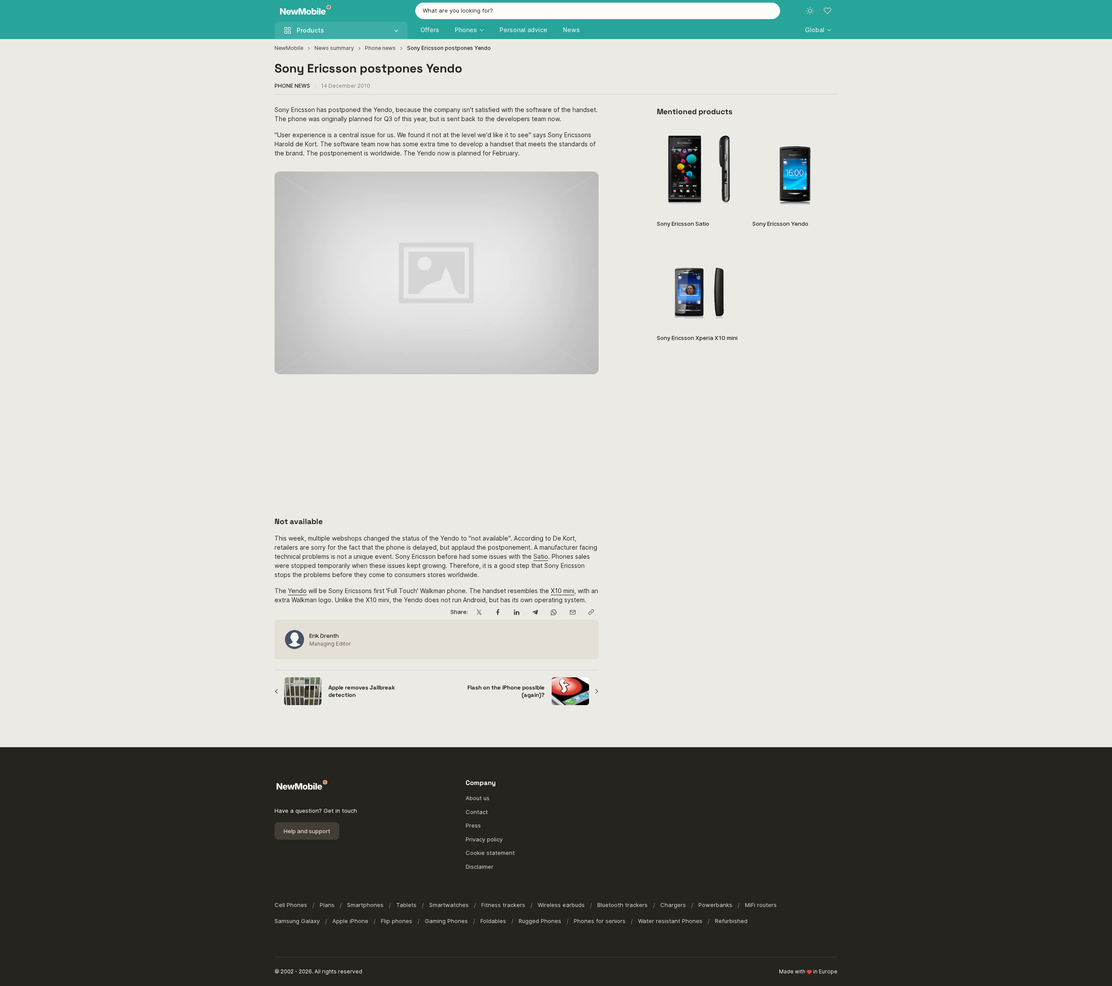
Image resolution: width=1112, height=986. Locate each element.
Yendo (297, 590)
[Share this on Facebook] (497, 612)
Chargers (673, 904)
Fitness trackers (503, 904)
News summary (334, 48)
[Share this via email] (572, 612)
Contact (477, 811)
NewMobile (289, 48)
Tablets (406, 904)
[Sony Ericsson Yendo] (794, 170)
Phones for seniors (600, 920)
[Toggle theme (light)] (810, 11)
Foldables (493, 920)
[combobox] (597, 11)
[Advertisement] (437, 445)
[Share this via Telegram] (535, 612)
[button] (818, 30)
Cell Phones (291, 904)
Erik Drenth (324, 635)
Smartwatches (449, 904)
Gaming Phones (446, 920)
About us (478, 798)
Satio (540, 556)
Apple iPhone (350, 920)
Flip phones (396, 920)
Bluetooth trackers (622, 904)
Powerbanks (715, 904)
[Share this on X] (478, 612)
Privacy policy (484, 839)
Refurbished (731, 920)
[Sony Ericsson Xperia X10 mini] (699, 284)
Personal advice (523, 29)
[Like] (730, 138)
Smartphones (365, 904)
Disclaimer (479, 866)
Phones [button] (466, 29)
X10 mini (562, 590)
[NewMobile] (303, 11)
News (571, 29)
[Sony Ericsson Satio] (699, 170)
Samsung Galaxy (297, 920)
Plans (327, 904)
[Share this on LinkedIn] (516, 612)
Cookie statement (490, 852)
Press (473, 825)
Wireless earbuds (561, 904)
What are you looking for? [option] (458, 10)
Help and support (307, 831)
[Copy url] (591, 612)
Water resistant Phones (670, 920)
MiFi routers (761, 904)
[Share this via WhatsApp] (553, 612)
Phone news (380, 48)
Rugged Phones (540, 920)
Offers (429, 29)
